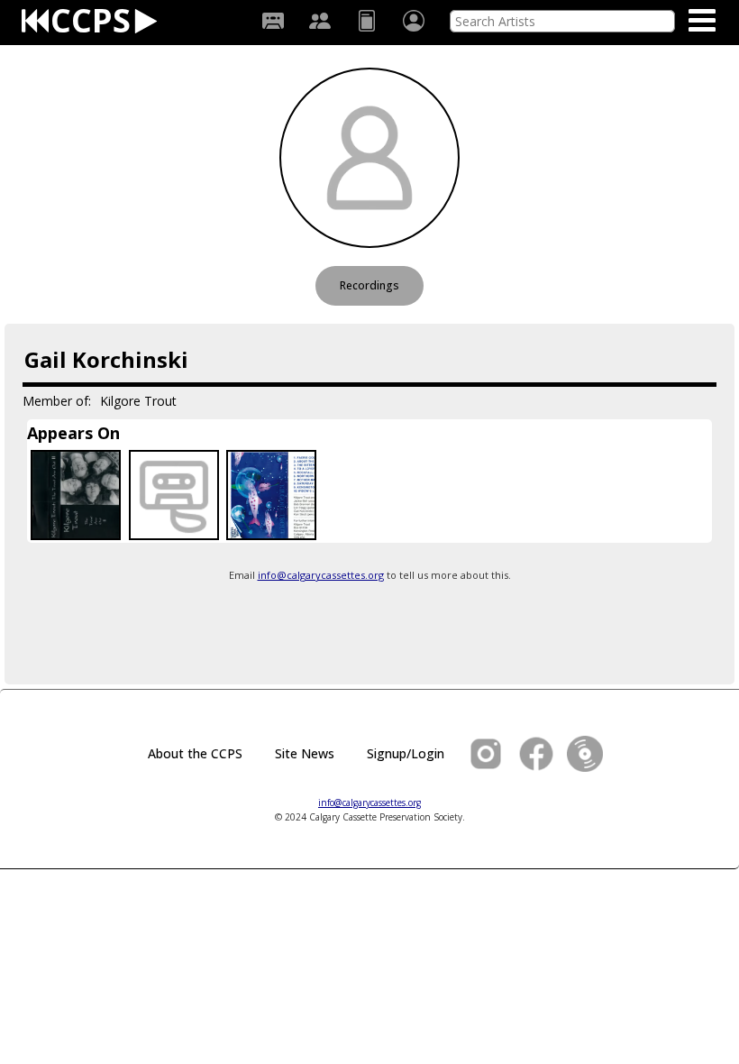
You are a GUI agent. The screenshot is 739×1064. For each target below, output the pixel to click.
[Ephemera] (367, 21)
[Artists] (320, 21)
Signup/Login (405, 753)
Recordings (369, 285)
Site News (304, 753)
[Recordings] (273, 21)
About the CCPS (195, 753)
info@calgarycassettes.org (321, 575)
